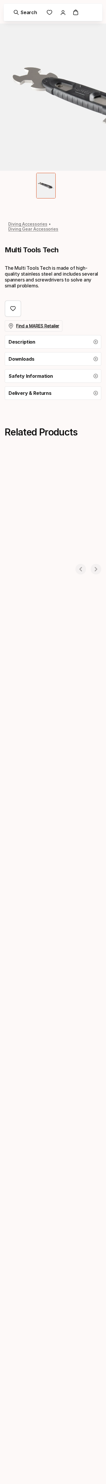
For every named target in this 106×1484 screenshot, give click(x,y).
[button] (53, 341)
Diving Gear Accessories (33, 228)
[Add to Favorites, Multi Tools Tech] (13, 308)
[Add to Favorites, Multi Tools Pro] (63, 473)
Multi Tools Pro (20, 560)
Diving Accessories (27, 223)
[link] (49, 12)
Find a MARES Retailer (37, 325)
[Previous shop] (80, 569)
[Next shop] (96, 569)
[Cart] (76, 12)
